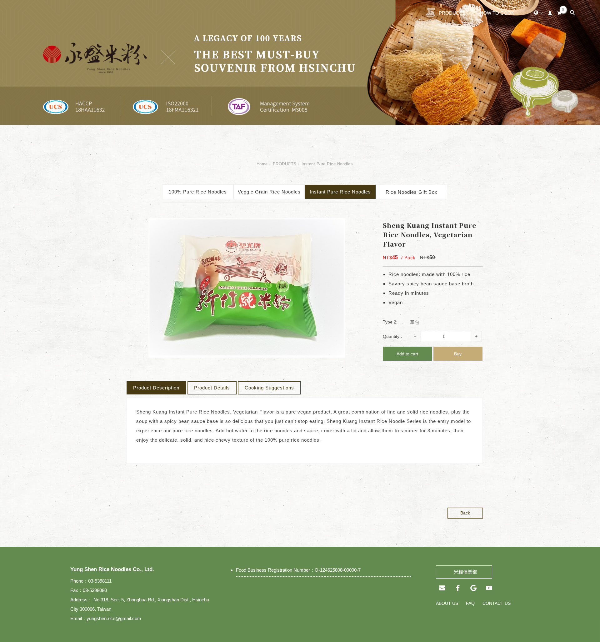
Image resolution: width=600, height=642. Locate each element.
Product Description (156, 387)
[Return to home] (48, 12)
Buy (458, 353)
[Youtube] (489, 588)
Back (465, 512)
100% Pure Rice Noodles (198, 191)
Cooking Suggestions (269, 387)
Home (262, 164)
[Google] (473, 588)
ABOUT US (447, 603)
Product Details (212, 387)
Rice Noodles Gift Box (412, 192)
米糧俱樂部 (464, 571)
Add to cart (407, 353)
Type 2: (390, 321)
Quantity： (393, 336)
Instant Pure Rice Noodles (327, 164)
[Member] (550, 12)
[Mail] (442, 588)
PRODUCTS (452, 13)
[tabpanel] (300, 62)
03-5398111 (100, 581)
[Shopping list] (559, 12)
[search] (573, 13)
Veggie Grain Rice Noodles (269, 191)
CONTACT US (496, 603)
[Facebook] (458, 588)
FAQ (470, 603)
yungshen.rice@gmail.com (114, 618)
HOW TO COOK (497, 13)
